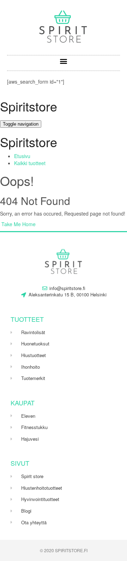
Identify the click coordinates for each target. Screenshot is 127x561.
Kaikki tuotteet (30, 163)
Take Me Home (18, 224)
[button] (63, 61)
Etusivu (22, 155)
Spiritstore (28, 106)
